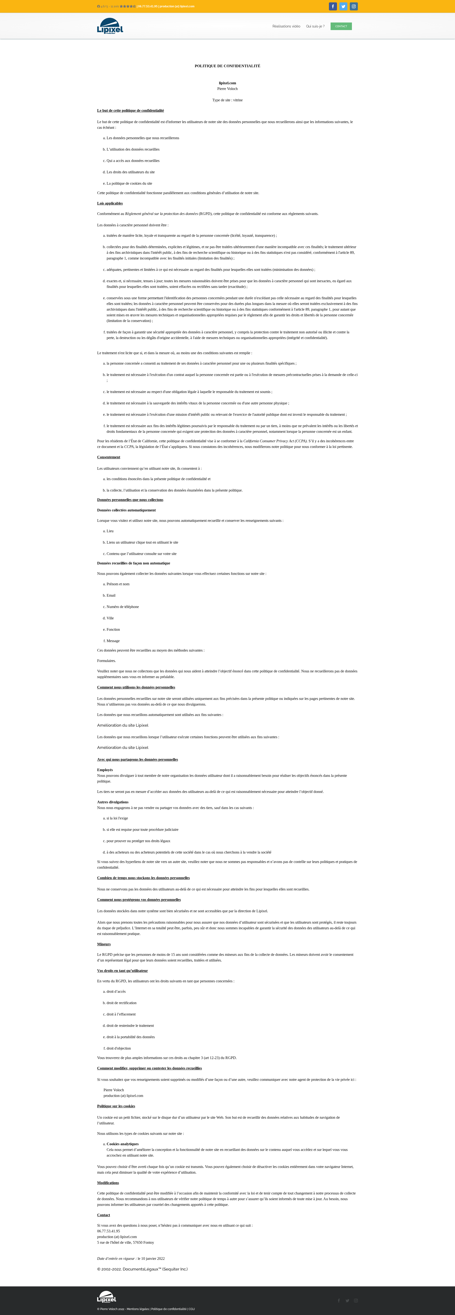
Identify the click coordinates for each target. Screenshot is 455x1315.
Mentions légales (138, 1309)
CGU (192, 1309)
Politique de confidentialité (169, 1309)
